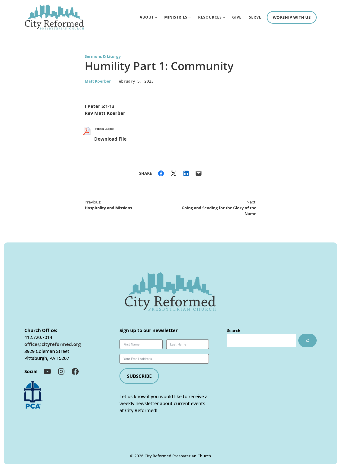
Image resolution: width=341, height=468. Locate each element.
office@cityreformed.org (52, 344)
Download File (110, 139)
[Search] (307, 340)
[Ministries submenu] (189, 17)
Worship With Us (292, 17)
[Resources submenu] (224, 17)
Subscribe (139, 376)
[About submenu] (156, 17)
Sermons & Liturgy (103, 56)
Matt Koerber (98, 81)
